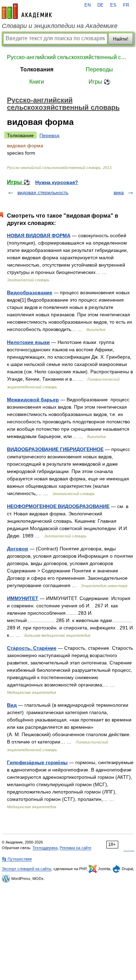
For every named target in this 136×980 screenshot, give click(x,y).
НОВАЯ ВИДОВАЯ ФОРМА (38, 235)
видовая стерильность (42, 192)
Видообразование (29, 292)
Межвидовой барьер (33, 399)
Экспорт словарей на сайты (26, 869)
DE (100, 5)
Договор (17, 548)
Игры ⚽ (100, 82)
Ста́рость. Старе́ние (31, 648)
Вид (12, 705)
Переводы (99, 69)
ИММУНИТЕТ (22, 598)
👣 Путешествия (17, 859)
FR (126, 5)
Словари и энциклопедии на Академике (60, 25)
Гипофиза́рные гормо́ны (37, 762)
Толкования (36, 69)
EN (87, 5)
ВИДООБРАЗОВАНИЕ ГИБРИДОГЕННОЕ (55, 449)
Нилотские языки (28, 342)
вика (119, 192)
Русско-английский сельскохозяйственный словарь (68, 57)
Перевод (49, 135)
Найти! (120, 39)
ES (113, 5)
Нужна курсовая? (56, 182)
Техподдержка (45, 848)
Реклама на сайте (75, 848)
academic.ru (27, 11)
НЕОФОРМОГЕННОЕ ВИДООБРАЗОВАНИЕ (58, 506)
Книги (36, 82)
